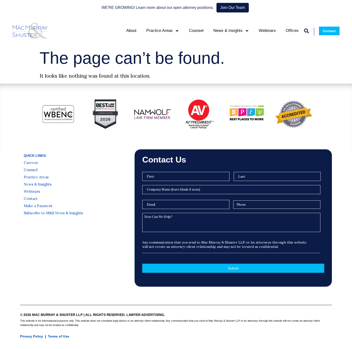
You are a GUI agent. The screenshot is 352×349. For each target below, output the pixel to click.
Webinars (267, 30)
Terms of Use (58, 336)
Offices (292, 30)
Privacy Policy (31, 336)
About (131, 30)
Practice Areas (159, 30)
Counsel (196, 30)
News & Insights (228, 30)
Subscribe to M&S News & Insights (53, 213)
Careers (31, 163)
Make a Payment (38, 206)
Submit (233, 268)
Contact (31, 199)
